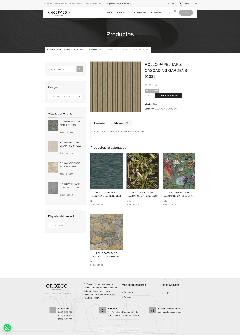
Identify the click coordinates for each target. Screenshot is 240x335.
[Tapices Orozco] (59, 12)
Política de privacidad (132, 331)
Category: (149, 109)
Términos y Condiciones (109, 331)
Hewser (132, 328)
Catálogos (156, 12)
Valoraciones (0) (121, 123)
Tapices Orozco (119, 328)
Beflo (139, 328)
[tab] (99, 123)
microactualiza (57, 225)
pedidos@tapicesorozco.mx (120, 3)
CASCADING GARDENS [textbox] (65, 96)
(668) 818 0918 (65, 315)
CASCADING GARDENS (166, 109)
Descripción (99, 123)
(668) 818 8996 (65, 319)
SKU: (147, 104)
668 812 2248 (190, 3)
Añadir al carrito (169, 95)
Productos (123, 12)
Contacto (140, 12)
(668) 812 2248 (65, 312)
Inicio (110, 12)
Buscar (79, 69)
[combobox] (65, 96)
